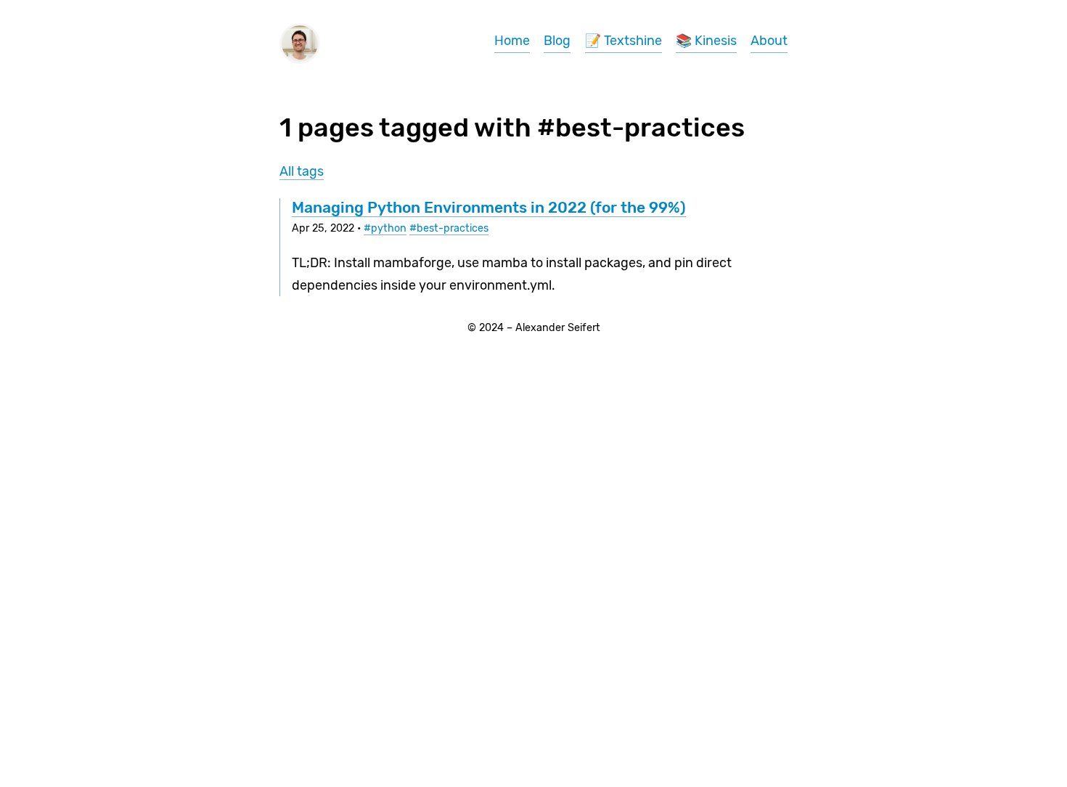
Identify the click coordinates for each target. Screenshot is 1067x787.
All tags (301, 171)
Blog (557, 41)
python (388, 228)
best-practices (452, 228)
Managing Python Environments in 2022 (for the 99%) (489, 207)
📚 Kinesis (706, 41)
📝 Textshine (623, 41)
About (769, 41)
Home (512, 41)
